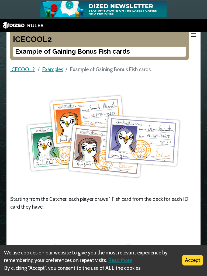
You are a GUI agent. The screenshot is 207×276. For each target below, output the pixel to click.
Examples (52, 69)
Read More (120, 260)
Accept (192, 260)
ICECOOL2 (22, 69)
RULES (35, 25)
